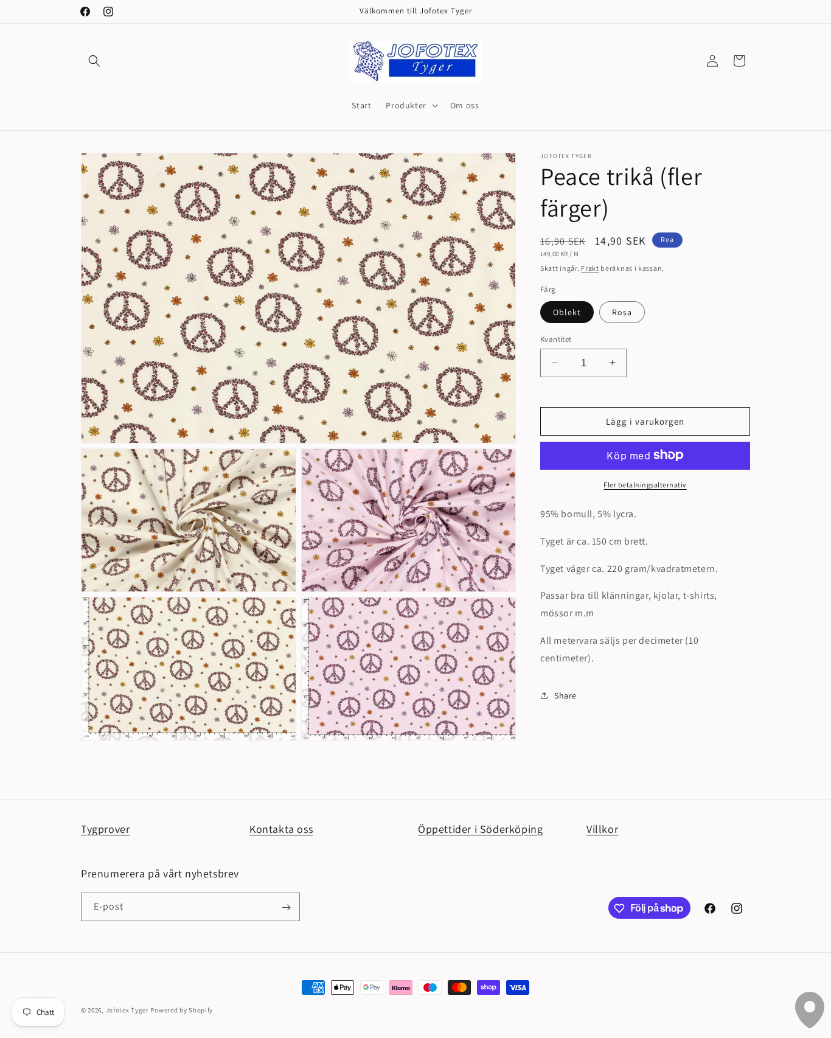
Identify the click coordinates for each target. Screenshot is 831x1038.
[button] (94, 60)
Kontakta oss (281, 829)
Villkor (602, 829)
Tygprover (105, 829)
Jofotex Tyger (127, 1010)
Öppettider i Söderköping (480, 829)
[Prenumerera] (286, 907)
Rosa (622, 311)
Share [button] (565, 694)
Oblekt (567, 311)
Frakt (590, 267)
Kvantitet (556, 338)
